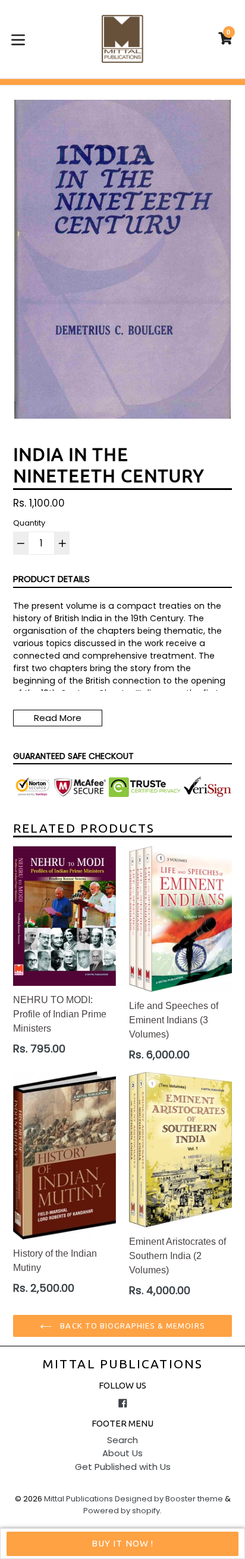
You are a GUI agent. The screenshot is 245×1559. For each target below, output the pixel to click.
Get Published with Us (123, 1466)
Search (122, 1440)
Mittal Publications (122, 1363)
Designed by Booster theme (169, 1498)
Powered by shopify (121, 1510)
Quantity (29, 523)
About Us (122, 1453)
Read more (57, 717)
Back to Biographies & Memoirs (131, 1325)
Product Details (51, 579)
